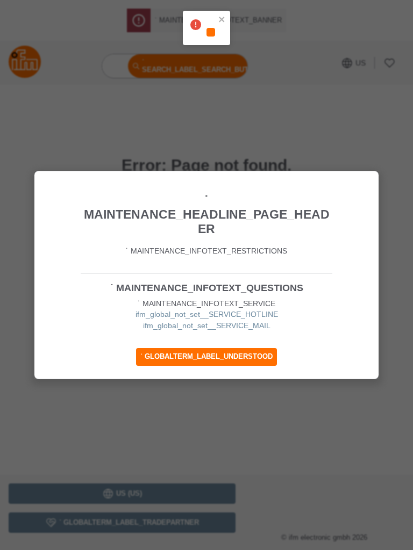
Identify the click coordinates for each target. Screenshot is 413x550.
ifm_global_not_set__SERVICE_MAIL (206, 325)
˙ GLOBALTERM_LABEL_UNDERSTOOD (206, 356)
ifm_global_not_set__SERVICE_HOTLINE (207, 314)
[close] (222, 20)
